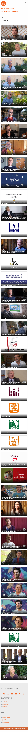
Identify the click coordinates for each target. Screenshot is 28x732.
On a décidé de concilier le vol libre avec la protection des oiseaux (12, 662)
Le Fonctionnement (6, 703)
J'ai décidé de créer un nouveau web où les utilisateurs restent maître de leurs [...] (12, 120)
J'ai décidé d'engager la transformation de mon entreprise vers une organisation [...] (13, 366)
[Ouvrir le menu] (25, 2)
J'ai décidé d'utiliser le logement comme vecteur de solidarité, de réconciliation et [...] (14, 383)
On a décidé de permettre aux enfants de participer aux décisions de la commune (13, 530)
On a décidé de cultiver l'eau (8, 55)
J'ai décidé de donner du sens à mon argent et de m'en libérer (13, 88)
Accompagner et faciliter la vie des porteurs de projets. (13, 268)
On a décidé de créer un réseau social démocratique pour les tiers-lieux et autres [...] (14, 38)
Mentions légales (6, 717)
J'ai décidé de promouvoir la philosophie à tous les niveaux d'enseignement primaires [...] (14, 514)
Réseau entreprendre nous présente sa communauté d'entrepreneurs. (14, 202)
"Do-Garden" (5, 701)
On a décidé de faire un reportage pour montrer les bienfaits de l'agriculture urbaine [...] (14, 645)
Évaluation (4, 706)
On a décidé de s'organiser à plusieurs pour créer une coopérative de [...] (13, 317)
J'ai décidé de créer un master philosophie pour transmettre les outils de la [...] (13, 252)
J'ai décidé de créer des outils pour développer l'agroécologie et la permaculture (13, 612)
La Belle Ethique (5, 449)
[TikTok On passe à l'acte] (24, 693)
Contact (4, 715)
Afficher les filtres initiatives (8, 8)
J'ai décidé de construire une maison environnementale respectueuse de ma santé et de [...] (13, 218)
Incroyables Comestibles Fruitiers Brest (11, 433)
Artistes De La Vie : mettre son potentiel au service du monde (13, 465)
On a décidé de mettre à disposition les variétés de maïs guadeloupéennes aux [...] (13, 104)
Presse (4, 719)
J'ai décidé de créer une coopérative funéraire (12, 137)
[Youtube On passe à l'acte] (4, 693)
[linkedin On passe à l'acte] (12, 693)
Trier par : (4, 18)
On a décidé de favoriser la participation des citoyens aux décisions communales (12, 547)
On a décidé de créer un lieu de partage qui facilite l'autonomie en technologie (13, 498)
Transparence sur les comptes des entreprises (12, 400)
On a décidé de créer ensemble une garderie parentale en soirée (12, 481)
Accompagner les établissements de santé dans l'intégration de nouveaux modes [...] (13, 186)
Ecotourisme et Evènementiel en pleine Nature (12, 236)
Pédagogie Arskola (6, 416)
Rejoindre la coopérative (7, 708)
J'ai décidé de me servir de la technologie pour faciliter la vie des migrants (13, 580)
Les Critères (5, 704)
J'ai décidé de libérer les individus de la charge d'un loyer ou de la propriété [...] (14, 71)
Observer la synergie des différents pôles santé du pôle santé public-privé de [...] (13, 284)
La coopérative (5, 722)
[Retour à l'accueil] (3, 3)
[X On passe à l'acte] (20, 693)
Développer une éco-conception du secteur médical (14, 334)
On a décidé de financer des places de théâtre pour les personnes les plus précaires (14, 153)
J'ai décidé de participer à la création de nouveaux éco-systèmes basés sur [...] (13, 301)
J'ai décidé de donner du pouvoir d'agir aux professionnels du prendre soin (12, 170)
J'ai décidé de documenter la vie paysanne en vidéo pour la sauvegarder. (14, 563)
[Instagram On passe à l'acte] (8, 693)
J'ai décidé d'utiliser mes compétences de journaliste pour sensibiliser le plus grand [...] (12, 629)
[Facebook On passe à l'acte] (16, 693)
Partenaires (5, 720)
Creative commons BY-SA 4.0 (18, 728)
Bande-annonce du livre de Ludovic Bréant (12, 351)
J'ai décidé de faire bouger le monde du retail (12, 597)
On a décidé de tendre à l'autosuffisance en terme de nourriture (14, 678)
